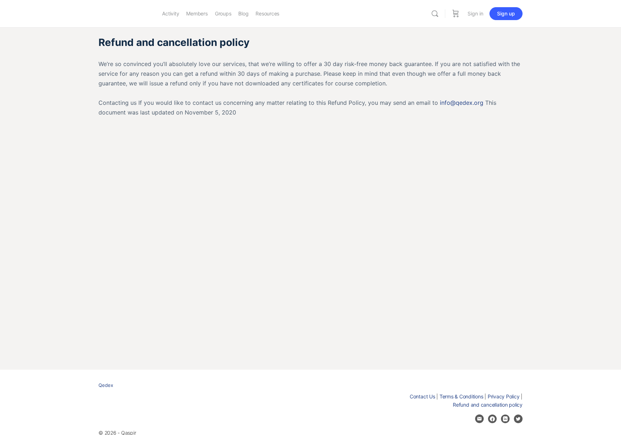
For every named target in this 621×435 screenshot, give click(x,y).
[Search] (435, 13)
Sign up (506, 13)
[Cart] (455, 13)
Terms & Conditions (461, 396)
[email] (479, 419)
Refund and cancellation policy (488, 405)
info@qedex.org (461, 102)
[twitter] (518, 419)
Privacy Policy (504, 396)
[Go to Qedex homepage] (124, 13)
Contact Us (422, 396)
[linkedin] (505, 419)
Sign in (475, 13)
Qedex (105, 385)
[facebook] (492, 419)
